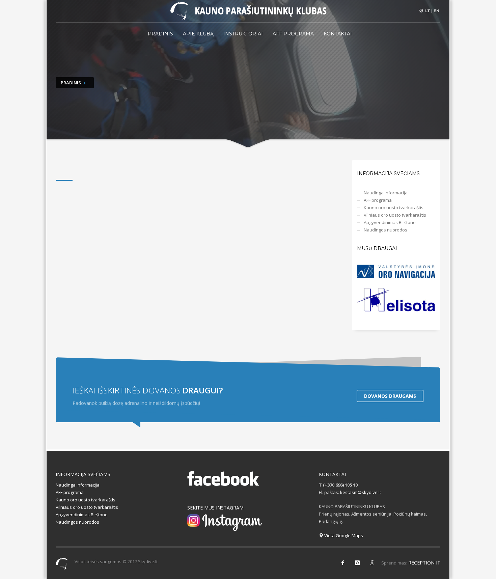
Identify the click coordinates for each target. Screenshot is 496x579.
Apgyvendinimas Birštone (390, 222)
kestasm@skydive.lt (360, 492)
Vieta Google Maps (343, 535)
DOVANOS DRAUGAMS (390, 396)
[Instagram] (357, 563)
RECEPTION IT (424, 562)
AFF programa (293, 34)
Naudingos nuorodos (385, 230)
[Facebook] (343, 563)
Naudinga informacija (386, 193)
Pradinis (160, 34)
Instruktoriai (243, 34)
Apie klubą (198, 34)
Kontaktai (338, 34)
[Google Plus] (372, 563)
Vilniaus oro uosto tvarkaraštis (395, 215)
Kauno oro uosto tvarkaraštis (393, 207)
